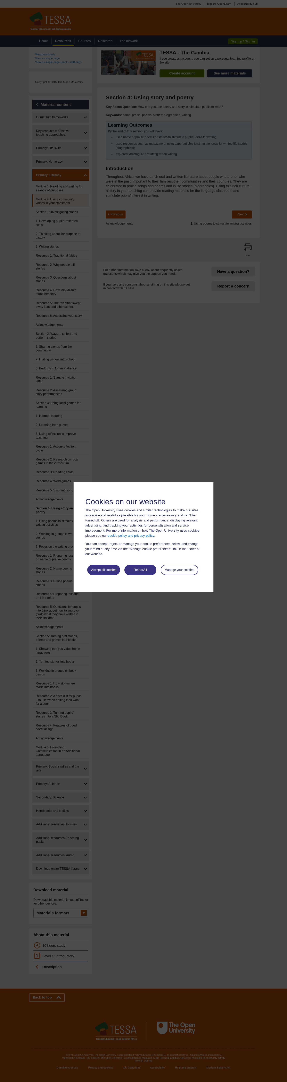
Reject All (140, 569)
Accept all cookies (103, 569)
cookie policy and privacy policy (131, 535)
